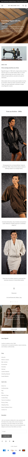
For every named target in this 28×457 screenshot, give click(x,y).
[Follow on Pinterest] (9, 441)
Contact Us (4, 409)
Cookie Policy (4, 397)
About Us (3, 385)
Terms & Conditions (5, 400)
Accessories (4, 364)
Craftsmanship (4, 388)
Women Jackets (5, 359)
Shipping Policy (5, 404)
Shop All (3, 357)
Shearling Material (5, 374)
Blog (2, 393)
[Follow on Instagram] (6, 441)
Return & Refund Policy (6, 407)
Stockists (3, 366)
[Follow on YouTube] (13, 441)
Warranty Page (4, 395)
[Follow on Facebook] (2, 441)
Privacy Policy (4, 402)
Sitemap (3, 369)
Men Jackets (4, 362)
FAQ (2, 390)
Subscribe (14, 329)
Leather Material (5, 371)
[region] (14, 293)
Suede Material (4, 376)
